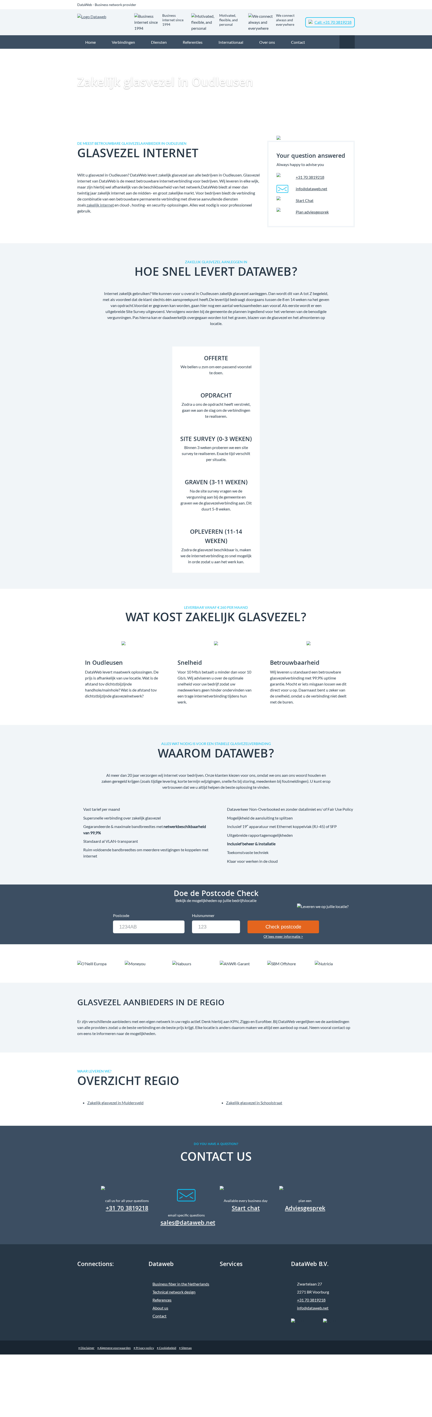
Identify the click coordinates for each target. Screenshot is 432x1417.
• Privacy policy (144, 1348)
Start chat (246, 1209)
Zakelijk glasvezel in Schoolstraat (254, 1102)
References (162, 1300)
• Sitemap (185, 1348)
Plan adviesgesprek (312, 212)
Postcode (121, 915)
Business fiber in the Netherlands (180, 1284)
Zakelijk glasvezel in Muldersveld (115, 1102)
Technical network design (174, 1292)
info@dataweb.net (311, 188)
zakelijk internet (100, 204)
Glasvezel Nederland (293, 53)
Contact (159, 1316)
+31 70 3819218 (310, 177)
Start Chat (305, 200)
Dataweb (237, 53)
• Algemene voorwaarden (114, 1348)
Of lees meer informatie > (283, 936)
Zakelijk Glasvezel (261, 53)
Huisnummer (203, 915)
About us (160, 1308)
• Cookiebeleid (166, 1348)
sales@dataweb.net (187, 1223)
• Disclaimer (86, 1348)
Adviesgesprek (305, 1209)
